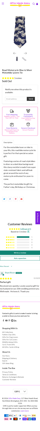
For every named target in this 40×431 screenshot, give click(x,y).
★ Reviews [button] (38, 218)
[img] (6, 278)
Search (4, 361)
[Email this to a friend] (21, 199)
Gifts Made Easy (14, 398)
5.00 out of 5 (25, 229)
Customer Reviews (9, 380)
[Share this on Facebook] (10, 199)
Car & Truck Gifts (8, 345)
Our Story (6, 356)
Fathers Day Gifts (9, 335)
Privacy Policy (7, 372)
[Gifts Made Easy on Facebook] (3, 321)
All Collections (7, 332)
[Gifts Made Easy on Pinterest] (9, 321)
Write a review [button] (20, 253)
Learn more (24, 411)
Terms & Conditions (9, 375)
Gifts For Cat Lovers (9, 340)
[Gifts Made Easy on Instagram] (12, 321)
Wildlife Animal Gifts (10, 342)
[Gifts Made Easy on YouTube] (6, 321)
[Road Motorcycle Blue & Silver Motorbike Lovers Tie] (20, 32)
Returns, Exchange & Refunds (13, 377)
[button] (8, 78)
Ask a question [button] (20, 258)
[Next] (25, 53)
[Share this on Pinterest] (16, 199)
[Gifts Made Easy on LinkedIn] (15, 321)
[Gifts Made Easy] (20, 4)
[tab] (8, 142)
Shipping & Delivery (9, 358)
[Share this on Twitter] (4, 199)
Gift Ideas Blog (7, 363)
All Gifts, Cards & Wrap (10, 347)
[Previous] (14, 53)
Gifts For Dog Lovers (10, 337)
